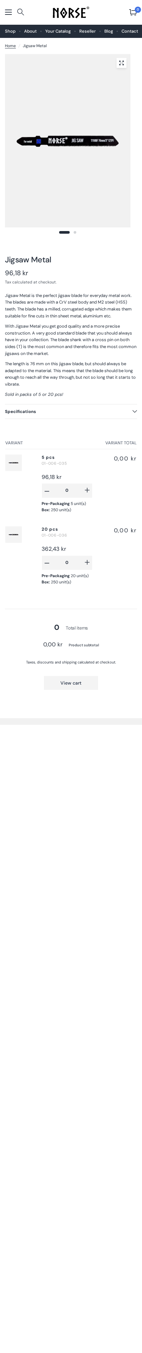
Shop (10, 31)
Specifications (20, 411)
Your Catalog (58, 31)
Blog (108, 31)
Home (10, 45)
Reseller (87, 31)
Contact (130, 31)
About (30, 31)
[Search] (20, 12)
